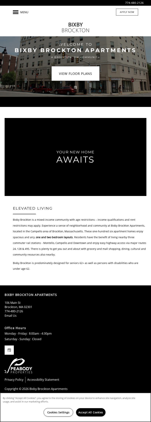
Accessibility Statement (43, 380)
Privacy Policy (14, 380)
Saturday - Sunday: (18, 339)
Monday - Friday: (16, 333)
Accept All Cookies (90, 412)
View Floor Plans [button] (75, 73)
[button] (127, 12)
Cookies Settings (58, 412)
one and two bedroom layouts (54, 237)
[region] (75, 407)
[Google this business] (75, 87)
